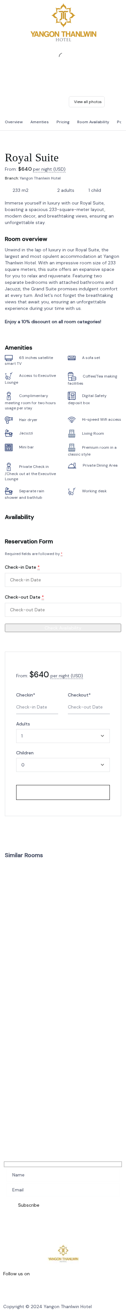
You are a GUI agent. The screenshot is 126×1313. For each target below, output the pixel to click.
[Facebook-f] (11, 1288)
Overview (14, 122)
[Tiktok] (90, 1288)
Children (25, 753)
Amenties (39, 122)
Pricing (63, 122)
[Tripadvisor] (64, 1288)
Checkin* (25, 695)
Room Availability (93, 122)
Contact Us (14, 1018)
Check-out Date (24, 597)
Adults (23, 724)
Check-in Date (22, 567)
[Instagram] (37, 1288)
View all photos (88, 101)
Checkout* (79, 695)
